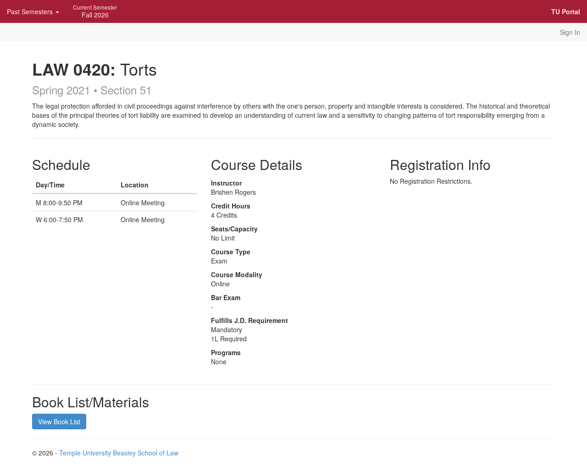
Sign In (570, 32)
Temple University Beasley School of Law (118, 452)
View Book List (59, 421)
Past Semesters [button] (31, 11)
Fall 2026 (95, 11)
